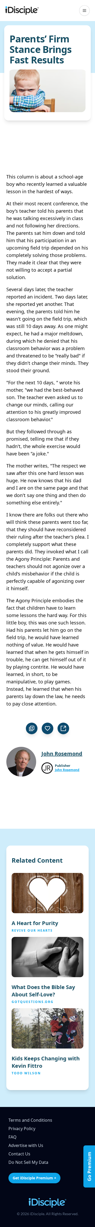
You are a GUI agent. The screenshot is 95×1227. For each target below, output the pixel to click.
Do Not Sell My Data (28, 1162)
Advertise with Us (25, 1145)
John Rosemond (67, 770)
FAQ (12, 1137)
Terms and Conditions (30, 1120)
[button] (84, 10)
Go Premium (89, 1166)
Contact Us (19, 1154)
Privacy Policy (21, 1128)
